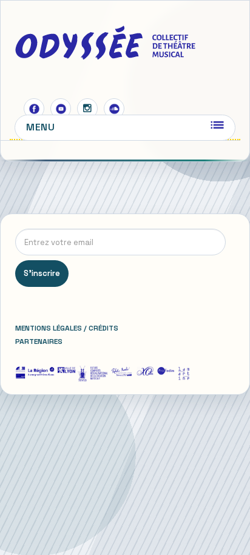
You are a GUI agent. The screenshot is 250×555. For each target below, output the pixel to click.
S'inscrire (42, 273)
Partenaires (38, 341)
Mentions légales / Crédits (66, 328)
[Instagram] (87, 108)
